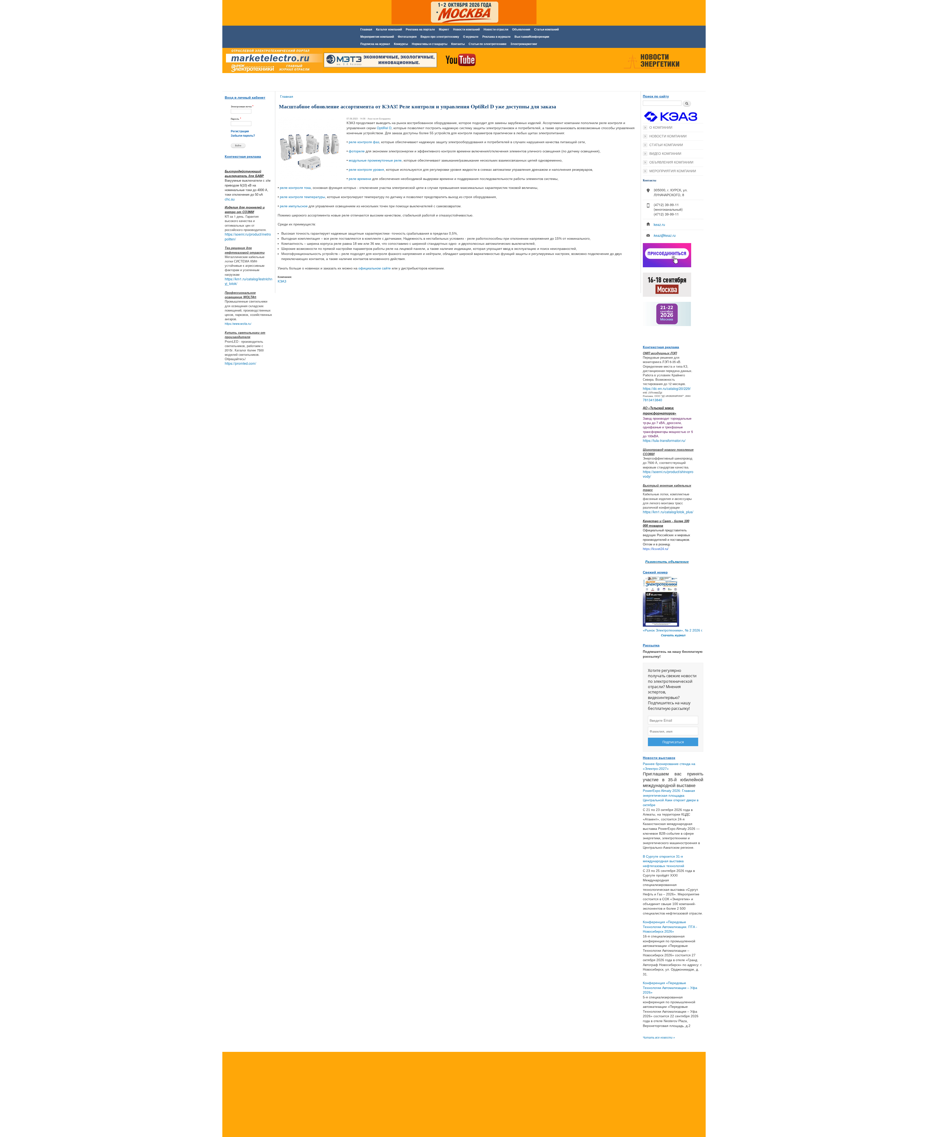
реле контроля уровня (366, 169)
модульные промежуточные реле (375, 160)
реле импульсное (294, 206)
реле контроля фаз (364, 142)
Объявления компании (671, 162)
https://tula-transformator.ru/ (664, 440)
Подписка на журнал (375, 44)
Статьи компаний (546, 29)
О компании (660, 127)
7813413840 (652, 399)
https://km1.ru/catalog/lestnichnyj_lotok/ (248, 281)
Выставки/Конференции (532, 36)
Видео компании (665, 154)
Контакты (458, 44)
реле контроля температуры (302, 197)
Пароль (236, 119)
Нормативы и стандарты (429, 44)
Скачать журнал (673, 635)
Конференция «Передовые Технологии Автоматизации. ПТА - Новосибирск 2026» (670, 926)
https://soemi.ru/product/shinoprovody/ (668, 474)
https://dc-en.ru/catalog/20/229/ (667, 388)
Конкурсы (401, 44)
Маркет (444, 29)
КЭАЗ (282, 281)
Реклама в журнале (496, 36)
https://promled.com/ (240, 363)
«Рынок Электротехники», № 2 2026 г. (673, 630)
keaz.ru (659, 224)
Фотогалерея (407, 36)
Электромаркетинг (523, 44)
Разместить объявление (667, 561)
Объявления (521, 29)
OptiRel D (384, 128)
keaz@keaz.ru (665, 235)
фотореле (357, 151)
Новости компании (668, 136)
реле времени (360, 179)
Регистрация (240, 131)
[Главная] (273, 61)
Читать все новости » (659, 1037)
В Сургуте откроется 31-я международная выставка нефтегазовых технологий (663, 861)
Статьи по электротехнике (488, 44)
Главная (366, 29)
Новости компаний (466, 29)
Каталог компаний (389, 29)
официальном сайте (374, 268)
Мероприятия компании (672, 171)
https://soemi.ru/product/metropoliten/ (248, 236)
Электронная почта (242, 106)
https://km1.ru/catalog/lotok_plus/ (668, 511)
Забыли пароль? (243, 135)
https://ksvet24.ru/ (655, 549)
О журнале (470, 36)
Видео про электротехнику (439, 36)
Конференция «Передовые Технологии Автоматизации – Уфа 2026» (670, 987)
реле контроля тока (295, 188)
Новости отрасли (496, 29)
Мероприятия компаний (377, 36)
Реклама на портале (420, 29)
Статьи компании (666, 145)
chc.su (230, 199)
